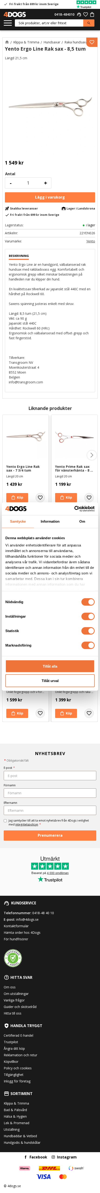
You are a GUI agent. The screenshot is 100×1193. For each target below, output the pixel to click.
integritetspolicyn (26, 824)
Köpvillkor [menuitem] (11, 1061)
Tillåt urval (50, 681)
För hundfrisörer (16, 939)
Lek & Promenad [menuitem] (16, 1123)
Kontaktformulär (16, 926)
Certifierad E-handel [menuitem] (18, 1035)
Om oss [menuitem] (10, 987)
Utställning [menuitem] (12, 1129)
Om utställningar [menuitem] (16, 993)
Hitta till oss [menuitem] (12, 1013)
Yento (90, 241)
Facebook (38, 1157)
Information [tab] (50, 521)
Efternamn (10, 803)
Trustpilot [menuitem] (11, 1042)
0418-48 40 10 (43, 913)
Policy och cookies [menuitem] (18, 1068)
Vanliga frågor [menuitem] (14, 1000)
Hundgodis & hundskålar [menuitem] (22, 1142)
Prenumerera (50, 835)
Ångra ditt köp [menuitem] (14, 1048)
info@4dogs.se (27, 919)
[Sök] (88, 23)
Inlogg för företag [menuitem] (17, 1081)
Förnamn (10, 785)
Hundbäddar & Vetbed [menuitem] (20, 1136)
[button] (8, 23)
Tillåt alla (50, 666)
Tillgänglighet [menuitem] (13, 1074)
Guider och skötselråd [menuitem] (20, 1006)
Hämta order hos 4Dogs (22, 932)
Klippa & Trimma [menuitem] (16, 1103)
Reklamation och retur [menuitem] (20, 1055)
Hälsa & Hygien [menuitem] (15, 1116)
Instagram (67, 1157)
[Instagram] (53, 1157)
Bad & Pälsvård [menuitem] (15, 1110)
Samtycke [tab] (18, 521)
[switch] (88, 616)
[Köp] (50, 197)
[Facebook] (25, 1157)
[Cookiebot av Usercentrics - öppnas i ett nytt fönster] (74, 509)
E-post (9, 768)
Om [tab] (82, 521)
